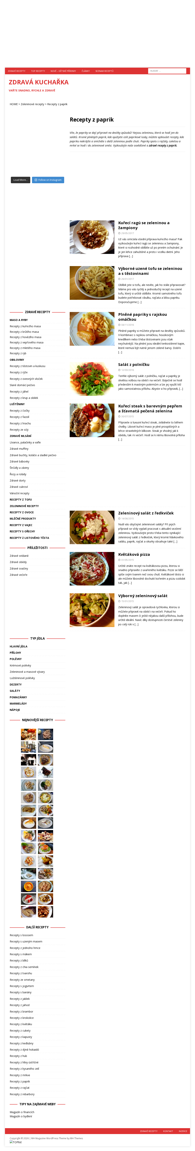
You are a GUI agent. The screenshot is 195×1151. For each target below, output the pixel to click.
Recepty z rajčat (20, 1087)
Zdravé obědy (18, 562)
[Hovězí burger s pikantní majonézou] (45, 848)
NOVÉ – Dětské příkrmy (63, 71)
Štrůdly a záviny (19, 468)
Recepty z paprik (20, 1081)
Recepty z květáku (21, 1024)
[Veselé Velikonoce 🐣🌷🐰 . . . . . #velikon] (55, 166)
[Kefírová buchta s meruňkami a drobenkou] (28, 861)
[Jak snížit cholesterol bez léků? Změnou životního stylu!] (45, 835)
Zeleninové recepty (32, 104)
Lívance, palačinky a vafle (25, 442)
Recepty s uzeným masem (26, 941)
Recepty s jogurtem (22, 986)
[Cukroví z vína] (28, 785)
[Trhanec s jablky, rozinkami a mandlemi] (45, 899)
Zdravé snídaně (19, 556)
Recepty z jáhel (19, 391)
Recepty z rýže (19, 372)
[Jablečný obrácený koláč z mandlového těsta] (45, 886)
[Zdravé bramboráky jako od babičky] (28, 810)
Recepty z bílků (19, 960)
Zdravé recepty (16, 71)
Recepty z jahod (20, 1005)
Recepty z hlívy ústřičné (24, 1062)
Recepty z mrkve (20, 1075)
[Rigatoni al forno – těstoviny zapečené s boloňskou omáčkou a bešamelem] (45, 911)
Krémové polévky (20, 665)
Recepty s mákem (21, 954)
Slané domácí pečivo (22, 385)
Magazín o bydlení (21, 1116)
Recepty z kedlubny (21, 1043)
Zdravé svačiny (19, 568)
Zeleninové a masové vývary (27, 671)
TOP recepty (38, 71)
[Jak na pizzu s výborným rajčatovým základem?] (28, 734)
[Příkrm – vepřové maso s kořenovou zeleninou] (28, 886)
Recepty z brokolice (22, 1018)
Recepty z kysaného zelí (24, 1068)
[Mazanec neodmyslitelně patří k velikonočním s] (38, 166)
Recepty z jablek (20, 999)
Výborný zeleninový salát (143, 595)
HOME (14, 104)
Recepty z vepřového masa (26, 342)
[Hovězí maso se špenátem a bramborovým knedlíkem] (45, 785)
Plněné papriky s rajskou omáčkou (142, 317)
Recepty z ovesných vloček (26, 379)
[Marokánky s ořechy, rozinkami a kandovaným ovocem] (45, 772)
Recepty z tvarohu (21, 973)
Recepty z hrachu (20, 423)
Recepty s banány (20, 992)
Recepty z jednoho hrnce (25, 948)
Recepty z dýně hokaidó (24, 1049)
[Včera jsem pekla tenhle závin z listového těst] (55, 148)
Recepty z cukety (20, 1030)
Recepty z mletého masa (25, 348)
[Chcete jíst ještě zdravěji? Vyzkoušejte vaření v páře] (28, 759)
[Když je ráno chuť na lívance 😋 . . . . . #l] (20, 130)
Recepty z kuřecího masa (25, 326)
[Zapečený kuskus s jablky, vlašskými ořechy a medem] (45, 734)
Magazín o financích (22, 1112)
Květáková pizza (134, 554)
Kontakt (168, 1131)
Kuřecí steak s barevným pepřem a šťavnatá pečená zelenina (150, 408)
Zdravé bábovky (19, 461)
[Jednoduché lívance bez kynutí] (28, 772)
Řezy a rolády (18, 474)
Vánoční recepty (19, 493)
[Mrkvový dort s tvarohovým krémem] (28, 873)
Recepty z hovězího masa (25, 337)
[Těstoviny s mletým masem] (45, 759)
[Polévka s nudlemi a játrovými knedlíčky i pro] (55, 130)
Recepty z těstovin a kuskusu (27, 366)
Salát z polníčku (133, 364)
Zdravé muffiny (19, 448)
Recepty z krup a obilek (24, 398)
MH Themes (76, 1138)
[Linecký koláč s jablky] (45, 747)
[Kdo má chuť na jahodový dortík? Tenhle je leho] (20, 148)
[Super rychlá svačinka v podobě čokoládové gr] (38, 148)
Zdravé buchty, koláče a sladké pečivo (33, 455)
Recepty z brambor (21, 1011)
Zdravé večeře (18, 575)
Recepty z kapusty (21, 1037)
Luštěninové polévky (22, 678)
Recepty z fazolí (19, 417)
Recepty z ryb (18, 353)
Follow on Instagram (50, 180)
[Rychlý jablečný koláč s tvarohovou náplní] (28, 823)
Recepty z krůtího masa (24, 332)
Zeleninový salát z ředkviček (146, 513)
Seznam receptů (104, 71)
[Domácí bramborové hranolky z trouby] (45, 861)
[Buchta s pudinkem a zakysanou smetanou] (45, 823)
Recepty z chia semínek (24, 967)
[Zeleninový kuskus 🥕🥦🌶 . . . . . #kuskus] (20, 166)
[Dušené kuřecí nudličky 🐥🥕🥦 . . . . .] (38, 130)
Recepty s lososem (21, 935)
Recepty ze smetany (22, 979)
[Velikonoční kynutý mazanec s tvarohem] (28, 911)
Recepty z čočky (20, 410)
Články (86, 71)
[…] (131, 256)
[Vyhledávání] (167, 70)
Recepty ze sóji (19, 429)
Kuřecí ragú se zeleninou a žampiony (144, 225)
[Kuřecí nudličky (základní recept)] (45, 810)
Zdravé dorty (18, 480)
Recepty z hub (18, 1056)
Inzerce (183, 1131)
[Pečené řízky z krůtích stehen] (45, 873)
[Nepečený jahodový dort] (28, 899)
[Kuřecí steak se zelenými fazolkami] (28, 835)
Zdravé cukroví (19, 487)
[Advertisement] (97, 31)
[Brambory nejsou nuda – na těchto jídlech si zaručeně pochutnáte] (28, 747)
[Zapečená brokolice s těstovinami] (45, 797)
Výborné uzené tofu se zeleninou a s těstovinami (150, 271)
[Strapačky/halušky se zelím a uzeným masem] (28, 797)
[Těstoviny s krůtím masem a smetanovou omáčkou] (28, 848)
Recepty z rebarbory (22, 1094)
